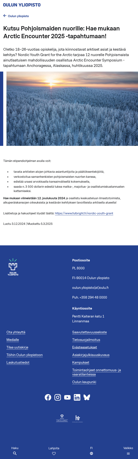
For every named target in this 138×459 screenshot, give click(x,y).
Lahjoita (54, 448)
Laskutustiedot (17, 362)
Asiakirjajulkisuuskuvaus (90, 355)
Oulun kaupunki (84, 382)
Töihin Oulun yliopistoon (24, 355)
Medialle (12, 339)
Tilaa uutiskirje (17, 347)
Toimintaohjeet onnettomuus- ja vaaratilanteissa (96, 372)
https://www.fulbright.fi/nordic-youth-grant (84, 213)
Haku (14, 448)
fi (92, 452)
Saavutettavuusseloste (89, 332)
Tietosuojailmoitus (86, 339)
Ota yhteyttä (15, 332)
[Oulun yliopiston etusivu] (33, 4)
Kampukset (80, 362)
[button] (128, 451)
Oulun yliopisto (18, 16)
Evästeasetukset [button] (84, 347)
